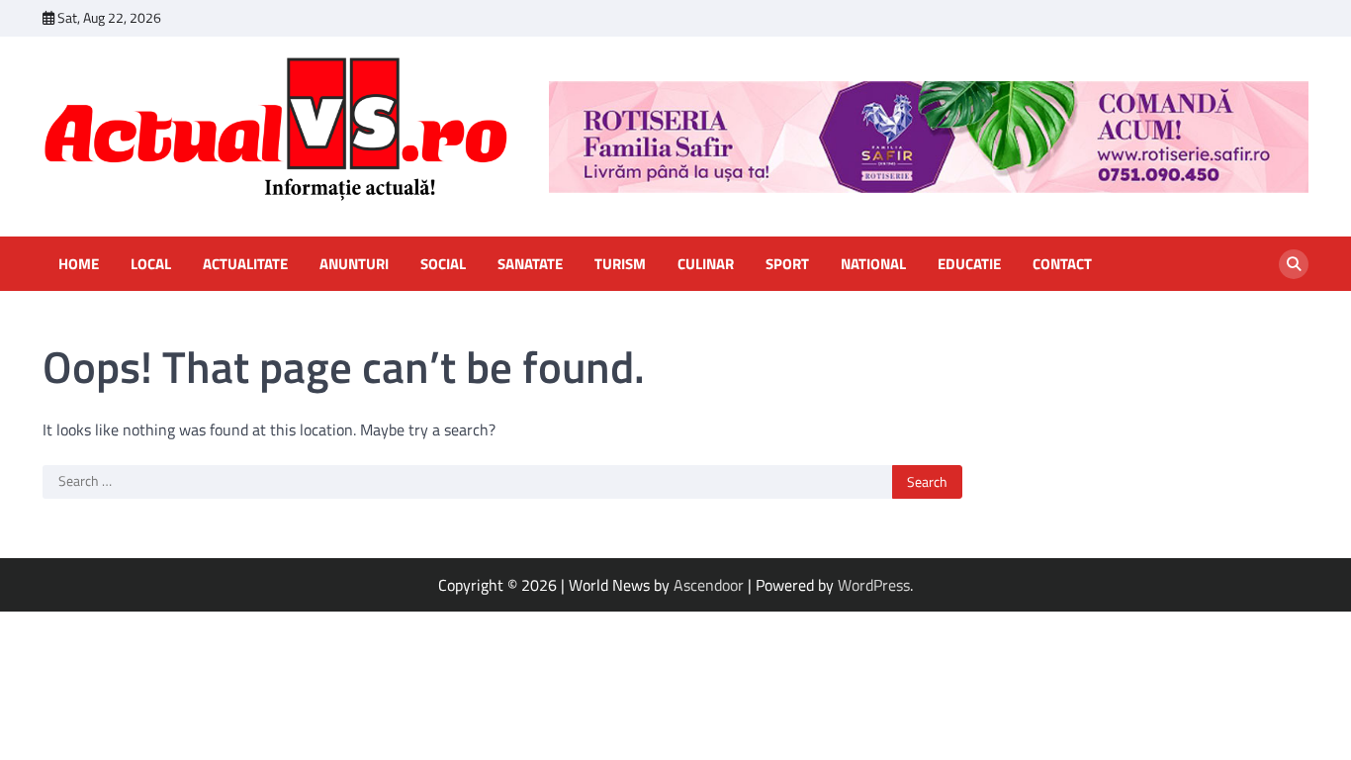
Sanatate (530, 264)
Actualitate (245, 264)
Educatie (969, 264)
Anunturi (354, 264)
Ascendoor (709, 585)
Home (78, 264)
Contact (1062, 264)
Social (443, 264)
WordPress (874, 585)
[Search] (1293, 264)
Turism (620, 264)
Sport (787, 264)
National (873, 264)
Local (151, 264)
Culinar (705, 264)
